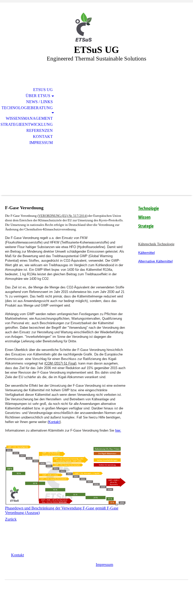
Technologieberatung (27, 108)
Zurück (11, 519)
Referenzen (39, 130)
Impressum (41, 142)
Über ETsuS (38, 96)
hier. (118, 430)
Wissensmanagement (29, 118)
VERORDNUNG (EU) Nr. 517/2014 (62, 216)
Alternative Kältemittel (155, 261)
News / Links (39, 102)
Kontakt (43, 136)
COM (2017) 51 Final (60, 363)
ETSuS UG (43, 89)
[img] (96, 27)
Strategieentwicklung (27, 124)
